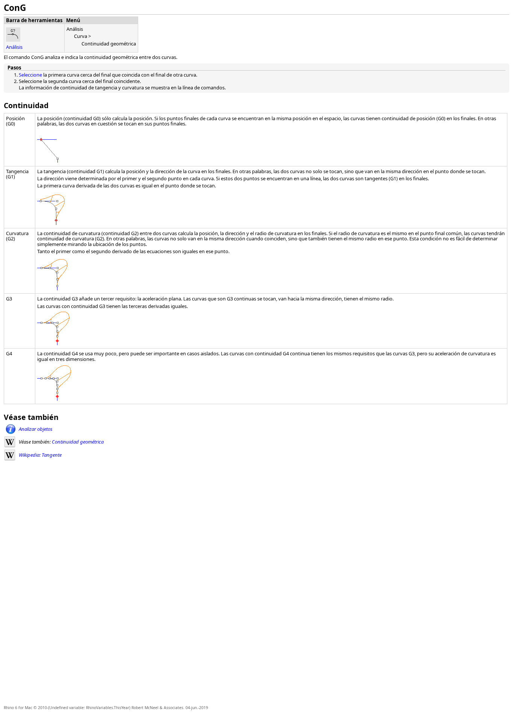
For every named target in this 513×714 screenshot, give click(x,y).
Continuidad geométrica (78, 441)
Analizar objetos (36, 429)
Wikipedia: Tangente (40, 454)
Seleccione (30, 74)
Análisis (14, 47)
